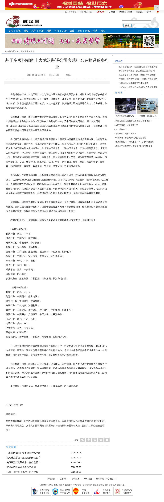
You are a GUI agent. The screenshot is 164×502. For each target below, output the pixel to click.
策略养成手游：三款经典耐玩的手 (23, 457)
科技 (49, 30)
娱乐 (41, 30)
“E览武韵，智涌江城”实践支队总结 (133, 83)
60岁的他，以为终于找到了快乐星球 (130, 138)
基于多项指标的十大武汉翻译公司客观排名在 (138, 67)
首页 (10, 30)
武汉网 (20, 51)
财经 (26, 30)
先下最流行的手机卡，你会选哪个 (23, 462)
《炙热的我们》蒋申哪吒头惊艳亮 (23, 452)
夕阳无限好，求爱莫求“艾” (126, 125)
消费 (95, 30)
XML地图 (88, 479)
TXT (115, 479)
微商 (103, 30)
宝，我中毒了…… (123, 129)
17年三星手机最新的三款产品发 (22, 472)
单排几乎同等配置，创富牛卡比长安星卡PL (133, 146)
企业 (72, 30)
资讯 (18, 30)
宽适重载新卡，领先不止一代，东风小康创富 (134, 142)
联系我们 (63, 479)
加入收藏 (88, 12)
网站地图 (109, 479)
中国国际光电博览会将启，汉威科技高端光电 (138, 79)
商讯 (87, 30)
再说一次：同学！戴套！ (125, 133)
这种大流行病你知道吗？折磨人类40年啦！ (133, 121)
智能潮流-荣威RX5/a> (125, 116)
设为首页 (72, 12)
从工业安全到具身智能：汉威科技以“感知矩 (137, 75)
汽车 (33, 30)
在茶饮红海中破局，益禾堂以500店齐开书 (137, 71)
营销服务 (75, 479)
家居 (64, 30)
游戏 (80, 30)
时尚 (56, 30)
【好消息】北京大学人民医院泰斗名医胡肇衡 (138, 87)
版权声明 (100, 479)
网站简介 (51, 479)
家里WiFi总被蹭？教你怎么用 (21, 467)
